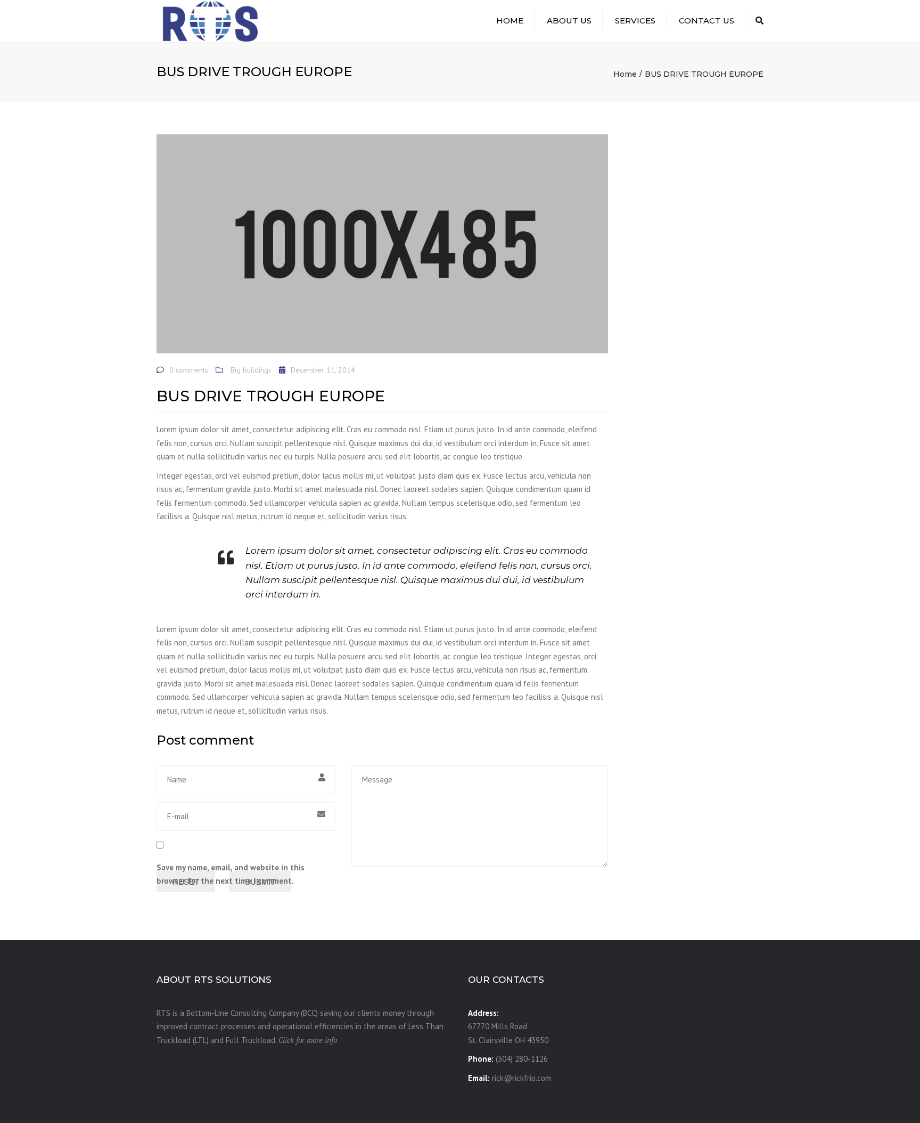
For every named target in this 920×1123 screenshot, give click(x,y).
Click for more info (307, 1040)
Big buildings (251, 370)
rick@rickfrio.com (521, 1078)
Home (509, 20)
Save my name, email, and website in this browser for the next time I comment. (231, 874)
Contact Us (706, 20)
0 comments (188, 370)
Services (635, 20)
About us (569, 20)
